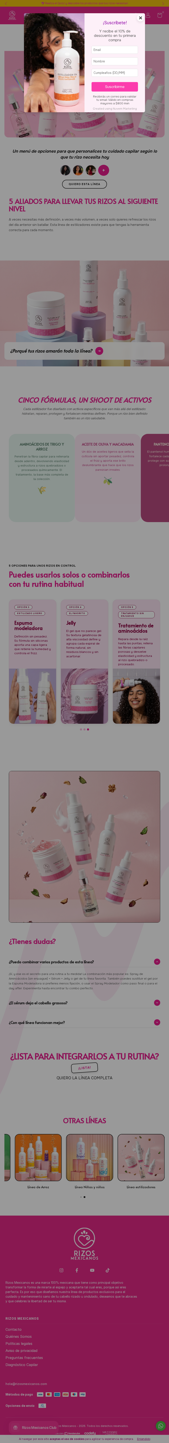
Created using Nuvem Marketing (115, 109)
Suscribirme (115, 86)
